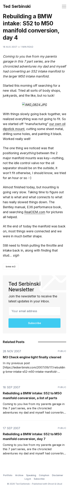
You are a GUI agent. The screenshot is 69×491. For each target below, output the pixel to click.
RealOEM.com (34, 212)
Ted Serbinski (17, 6)
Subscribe (34, 323)
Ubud (59, 483)
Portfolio (7, 475)
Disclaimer (57, 475)
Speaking (31, 475)
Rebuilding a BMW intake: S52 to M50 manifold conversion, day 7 (32, 436)
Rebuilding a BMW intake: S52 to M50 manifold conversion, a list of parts (32, 395)
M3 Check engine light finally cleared (32, 357)
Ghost (51, 483)
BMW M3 (10, 266)
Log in (28, 478)
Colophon (44, 475)
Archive (19, 475)
